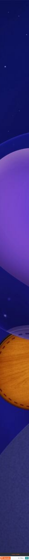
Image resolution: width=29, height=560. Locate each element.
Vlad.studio (6, 558)
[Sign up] (27, 558)
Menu (21, 558)
